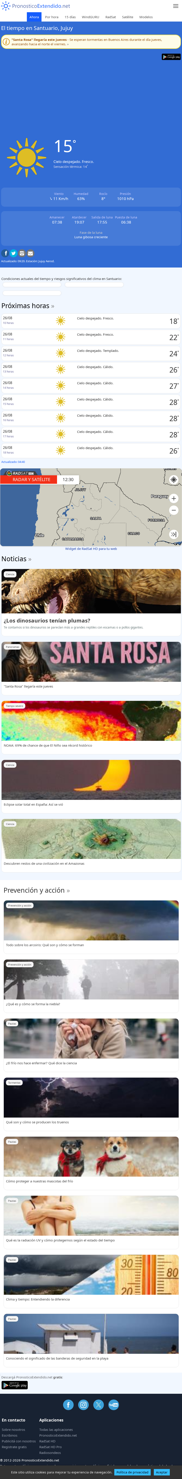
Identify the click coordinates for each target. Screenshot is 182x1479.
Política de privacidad (132, 1472)
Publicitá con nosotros (19, 1441)
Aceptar (162, 1472)
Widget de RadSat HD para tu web (91, 548)
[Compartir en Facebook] (5, 253)
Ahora (34, 17)
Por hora (51, 17)
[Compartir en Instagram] (22, 253)
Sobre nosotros (13, 1429)
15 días (70, 17)
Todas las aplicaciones (56, 1429)
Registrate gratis (14, 1447)
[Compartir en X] (14, 253)
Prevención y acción (34, 890)
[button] (173, 498)
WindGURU (90, 17)
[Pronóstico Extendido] (35, 6)
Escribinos (9, 1435)
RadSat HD (47, 1441)
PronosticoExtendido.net (58, 1435)
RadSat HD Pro (50, 1447)
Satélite (127, 17)
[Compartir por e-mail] (30, 253)
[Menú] (176, 6)
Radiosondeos (50, 1452)
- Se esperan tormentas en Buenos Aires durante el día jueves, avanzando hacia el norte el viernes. (87, 41)
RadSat (110, 17)
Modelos (146, 17)
